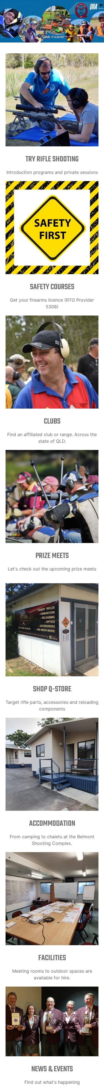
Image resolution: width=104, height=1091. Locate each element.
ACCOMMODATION (52, 824)
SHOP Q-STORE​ (52, 689)
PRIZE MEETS (52, 556)
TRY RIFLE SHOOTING (52, 159)
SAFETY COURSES (52, 287)
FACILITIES (52, 958)
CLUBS (52, 421)
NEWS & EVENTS (52, 1069)
